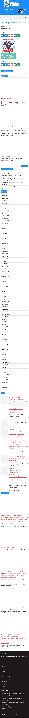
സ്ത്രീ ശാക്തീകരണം (13, 405)
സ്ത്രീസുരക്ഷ (12, 412)
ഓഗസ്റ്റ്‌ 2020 (5, 377)
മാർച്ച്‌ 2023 (4, 299)
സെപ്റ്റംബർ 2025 (6, 223)
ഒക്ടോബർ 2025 (5, 220)
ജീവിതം (10, 436)
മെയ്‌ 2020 (4, 384)
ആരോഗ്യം (4, 681)
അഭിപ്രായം (3, 98)
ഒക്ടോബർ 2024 (5, 251)
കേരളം (3, 666)
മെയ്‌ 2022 (4, 324)
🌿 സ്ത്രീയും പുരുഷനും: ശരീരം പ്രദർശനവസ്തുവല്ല (13, 173)
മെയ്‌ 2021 (4, 354)
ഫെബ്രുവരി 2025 (6, 241)
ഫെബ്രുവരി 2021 (6, 362)
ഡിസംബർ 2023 (5, 276)
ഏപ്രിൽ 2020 (5, 387)
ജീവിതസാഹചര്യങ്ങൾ (14, 444)
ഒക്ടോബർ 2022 (5, 311)
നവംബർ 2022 (5, 309)
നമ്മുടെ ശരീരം (18, 397)
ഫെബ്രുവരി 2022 (6, 331)
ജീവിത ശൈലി (19, 438)
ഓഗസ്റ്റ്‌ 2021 (5, 347)
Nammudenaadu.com (9, 714)
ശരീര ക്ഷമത (15, 401)
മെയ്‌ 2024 (4, 263)
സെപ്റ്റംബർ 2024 (6, 253)
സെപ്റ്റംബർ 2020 (6, 374)
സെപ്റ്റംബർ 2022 (6, 314)
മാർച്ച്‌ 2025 (4, 238)
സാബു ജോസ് (24, 446)
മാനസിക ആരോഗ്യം (13, 476)
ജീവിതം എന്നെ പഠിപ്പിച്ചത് (18, 436)
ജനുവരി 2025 (5, 243)
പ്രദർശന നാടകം (13, 399)
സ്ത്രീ (26, 401)
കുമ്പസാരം (21, 420)
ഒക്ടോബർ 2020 (5, 372)
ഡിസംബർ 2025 (5, 215)
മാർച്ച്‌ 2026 (4, 208)
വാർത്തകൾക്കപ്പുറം (6, 679)
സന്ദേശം (4, 684)
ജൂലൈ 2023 (5, 289)
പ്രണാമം (8, 156)
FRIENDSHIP (11, 429)
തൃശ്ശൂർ (10, 126)
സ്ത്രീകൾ (24, 408)
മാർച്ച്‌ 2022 (4, 329)
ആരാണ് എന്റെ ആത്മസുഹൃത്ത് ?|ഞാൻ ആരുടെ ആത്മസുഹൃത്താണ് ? (13, 179)
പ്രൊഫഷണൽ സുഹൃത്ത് (14, 446)
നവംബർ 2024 (5, 248)
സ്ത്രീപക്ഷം (11, 410)
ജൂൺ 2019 (4, 390)
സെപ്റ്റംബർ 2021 (6, 344)
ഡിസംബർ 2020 (5, 367)
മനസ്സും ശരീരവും (21, 399)
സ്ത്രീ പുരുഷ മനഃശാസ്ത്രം (14, 403)
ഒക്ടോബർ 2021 (5, 342)
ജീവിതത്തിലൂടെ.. (12, 440)
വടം (26, 458)
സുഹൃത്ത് (11, 448)
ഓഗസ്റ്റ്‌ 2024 (5, 256)
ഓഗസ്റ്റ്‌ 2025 (5, 225)
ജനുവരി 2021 (5, 364)
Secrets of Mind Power (13, 474)
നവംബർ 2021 (5, 339)
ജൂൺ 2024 (4, 261)
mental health (11, 468)
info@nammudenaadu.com (20, 714)
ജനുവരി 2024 (5, 273)
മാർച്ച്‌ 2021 (4, 359)
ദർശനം (4, 674)
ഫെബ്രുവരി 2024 (6, 271)
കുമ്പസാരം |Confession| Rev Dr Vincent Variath (12, 175)
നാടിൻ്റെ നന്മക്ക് (6, 676)
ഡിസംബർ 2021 (5, 337)
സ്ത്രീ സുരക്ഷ (21, 405)
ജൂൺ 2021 (4, 352)
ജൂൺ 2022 (4, 321)
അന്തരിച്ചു (3, 156)
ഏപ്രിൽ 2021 (5, 357)
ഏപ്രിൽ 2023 (5, 296)
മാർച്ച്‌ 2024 (4, 268)
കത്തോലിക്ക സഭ (4, 126)
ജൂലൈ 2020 (5, 379)
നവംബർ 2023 (5, 278)
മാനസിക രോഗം (12, 479)
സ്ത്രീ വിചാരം (23, 403)
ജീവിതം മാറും (12, 438)
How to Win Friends (19, 429)
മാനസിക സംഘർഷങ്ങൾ (14, 481)
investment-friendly (13, 431)
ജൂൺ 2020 (4, 382)
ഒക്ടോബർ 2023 (5, 281)
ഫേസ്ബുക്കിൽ (10, 98)
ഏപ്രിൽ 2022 (5, 326)
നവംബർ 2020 (5, 369)
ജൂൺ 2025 (4, 231)
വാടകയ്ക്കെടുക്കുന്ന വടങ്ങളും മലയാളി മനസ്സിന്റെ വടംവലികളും (13, 183)
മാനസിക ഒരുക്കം (23, 476)
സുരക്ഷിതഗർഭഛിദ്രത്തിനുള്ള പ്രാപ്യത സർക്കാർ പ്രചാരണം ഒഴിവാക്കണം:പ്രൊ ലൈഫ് (8, 71)
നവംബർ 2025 (5, 218)
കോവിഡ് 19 (4, 669)
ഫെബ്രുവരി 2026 (6, 210)
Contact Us (4, 686)
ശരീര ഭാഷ (21, 401)
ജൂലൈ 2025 (5, 228)
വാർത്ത (13, 156)
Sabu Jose (11, 397)
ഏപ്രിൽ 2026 (5, 205)
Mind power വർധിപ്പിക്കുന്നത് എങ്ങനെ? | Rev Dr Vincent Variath (14, 187)
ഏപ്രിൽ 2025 (5, 236)
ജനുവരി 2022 (5, 334)
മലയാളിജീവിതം (20, 458)
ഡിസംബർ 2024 (5, 246)
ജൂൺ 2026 (4, 200)
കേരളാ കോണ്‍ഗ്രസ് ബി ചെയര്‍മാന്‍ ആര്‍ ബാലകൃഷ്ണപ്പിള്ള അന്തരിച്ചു (11, 159)
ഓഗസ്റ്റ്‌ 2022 (5, 316)
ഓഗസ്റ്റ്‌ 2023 (5, 286)
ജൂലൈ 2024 (5, 258)
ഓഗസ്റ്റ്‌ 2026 (5, 195)
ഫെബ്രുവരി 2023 (6, 301)
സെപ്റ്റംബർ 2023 (6, 284)
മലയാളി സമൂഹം (12, 458)
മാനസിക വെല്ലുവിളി (21, 479)
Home (3, 663)
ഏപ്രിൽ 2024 (5, 266)
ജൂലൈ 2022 (5, 319)
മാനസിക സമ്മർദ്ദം (13, 483)
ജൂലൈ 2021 (5, 349)
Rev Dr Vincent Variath (13, 420)
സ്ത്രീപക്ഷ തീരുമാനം (19, 410)
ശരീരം (10, 401)
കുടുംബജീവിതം (12, 433)
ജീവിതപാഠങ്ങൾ (20, 440)
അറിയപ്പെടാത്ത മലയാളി (20, 456)
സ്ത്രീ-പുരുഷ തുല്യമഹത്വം (15, 408)
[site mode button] (25, 17)
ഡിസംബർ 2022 (5, 306)
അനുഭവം (4, 671)
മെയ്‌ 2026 (4, 203)
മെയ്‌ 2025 (4, 233)
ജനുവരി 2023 (5, 304)
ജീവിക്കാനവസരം (20, 433)
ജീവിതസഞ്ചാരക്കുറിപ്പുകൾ (15, 442)
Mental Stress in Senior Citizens (15, 470)
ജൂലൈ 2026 (5, 198)
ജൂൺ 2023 (4, 291)
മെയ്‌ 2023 (4, 294)
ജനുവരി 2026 (5, 213)
